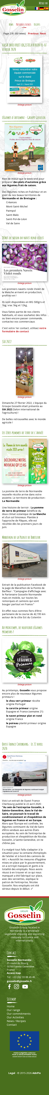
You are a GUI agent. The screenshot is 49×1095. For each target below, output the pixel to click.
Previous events (23, 24)
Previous (33, 33)
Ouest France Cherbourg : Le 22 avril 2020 (22, 746)
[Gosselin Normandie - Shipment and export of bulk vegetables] (13, 15)
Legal (11, 1073)
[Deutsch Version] (42, 8)
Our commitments (19, 1013)
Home (11, 1006)
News (11, 24)
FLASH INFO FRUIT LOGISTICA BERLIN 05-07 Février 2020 (24, 47)
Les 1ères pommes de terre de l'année (22, 432)
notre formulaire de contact (24, 329)
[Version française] (37, 8)
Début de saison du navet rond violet (23, 237)
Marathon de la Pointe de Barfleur (21, 537)
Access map (14, 973)
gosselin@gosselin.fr (19, 981)
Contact (12, 1025)
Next (43, 33)
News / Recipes (16, 1021)
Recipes (37, 24)
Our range (13, 1010)
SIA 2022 (7, 341)
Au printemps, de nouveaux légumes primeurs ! (22, 629)
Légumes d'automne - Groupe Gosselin (23, 117)
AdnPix (36, 1073)
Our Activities (15, 1017)
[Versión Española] (46, 8)
